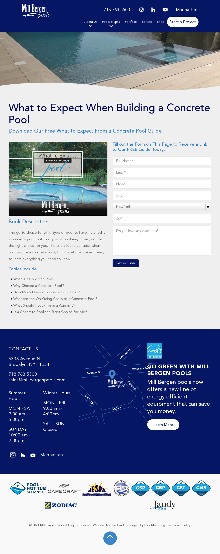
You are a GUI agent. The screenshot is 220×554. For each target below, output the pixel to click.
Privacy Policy (181, 525)
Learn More (163, 424)
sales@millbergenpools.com (37, 380)
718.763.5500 (117, 9)
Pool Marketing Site (157, 525)
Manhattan (186, 9)
